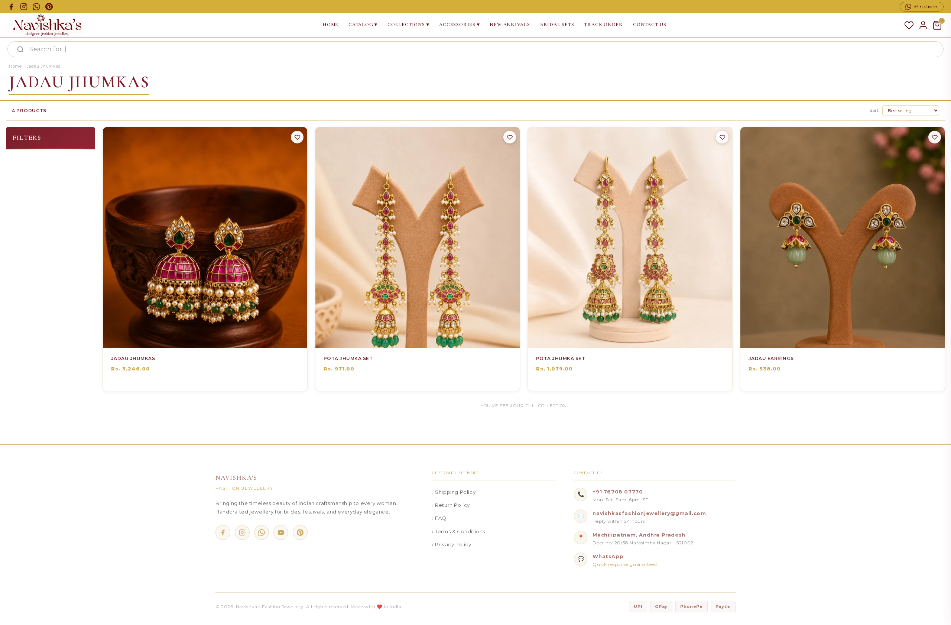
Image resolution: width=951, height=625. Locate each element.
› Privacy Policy (451, 544)
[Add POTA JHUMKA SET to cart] (409, 338)
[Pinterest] (300, 532)
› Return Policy (451, 505)
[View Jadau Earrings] (850, 337)
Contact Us (649, 24)
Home (330, 24)
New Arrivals (510, 24)
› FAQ (439, 518)
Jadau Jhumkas (133, 358)
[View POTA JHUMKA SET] (425, 337)
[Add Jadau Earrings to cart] (834, 338)
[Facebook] (222, 532)
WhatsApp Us (925, 6)
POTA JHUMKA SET (348, 358)
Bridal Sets (557, 24)
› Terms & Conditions (458, 531)
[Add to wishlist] (297, 137)
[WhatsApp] (261, 532)
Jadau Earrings (771, 358)
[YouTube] (280, 532)
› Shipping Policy (454, 492)
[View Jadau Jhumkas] (212, 337)
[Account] (923, 25)
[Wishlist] (909, 25)
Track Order (603, 24)
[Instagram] (242, 532)
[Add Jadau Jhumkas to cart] (197, 338)
